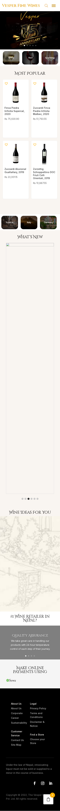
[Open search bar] (46, 5)
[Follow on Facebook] (34, 783)
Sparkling (49, 57)
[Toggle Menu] (54, 5)
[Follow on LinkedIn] (50, 783)
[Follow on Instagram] (42, 783)
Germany (48, 222)
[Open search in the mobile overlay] (44, 5)
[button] (6, 83)
